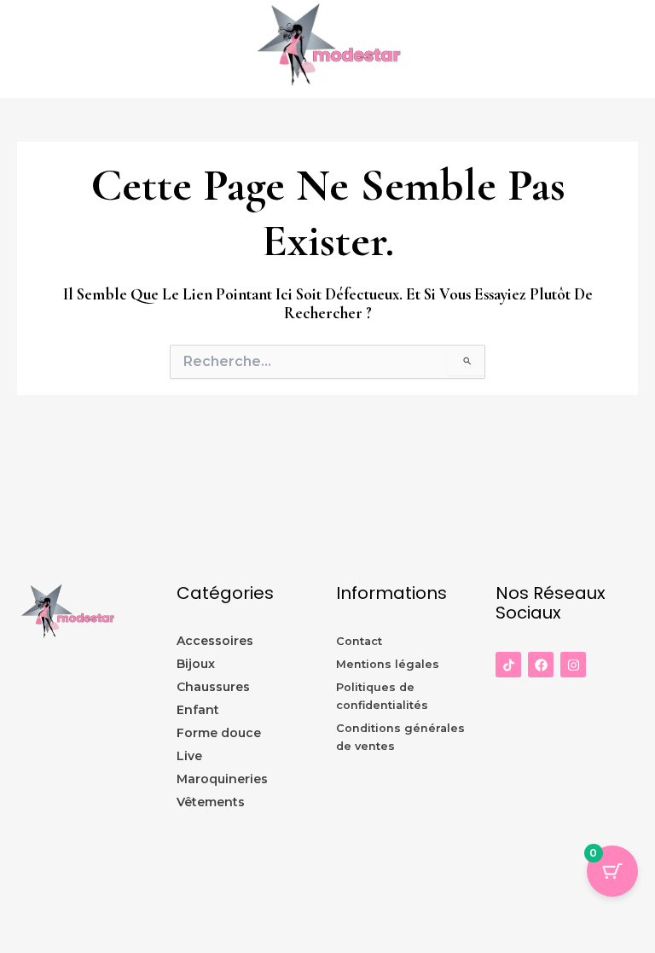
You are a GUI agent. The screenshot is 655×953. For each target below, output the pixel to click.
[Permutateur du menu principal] (638, 49)
